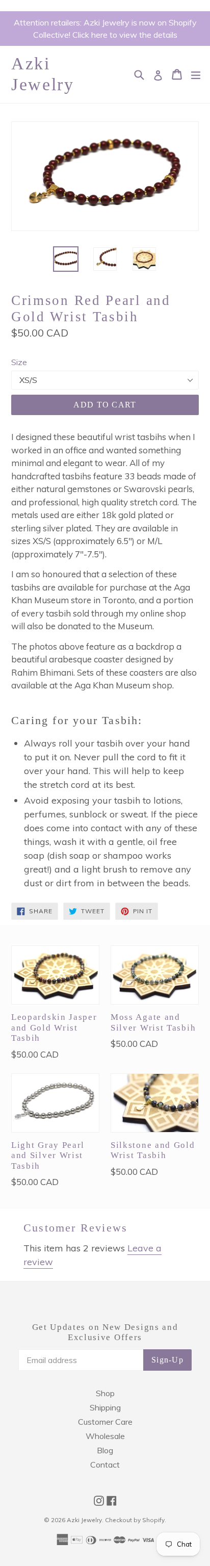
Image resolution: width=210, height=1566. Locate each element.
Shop (105, 1393)
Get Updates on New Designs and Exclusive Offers (105, 1332)
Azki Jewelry (42, 74)
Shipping (105, 1407)
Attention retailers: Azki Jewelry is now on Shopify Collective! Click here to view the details (105, 28)
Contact (105, 1464)
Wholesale (105, 1436)
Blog (105, 1450)
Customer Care (105, 1422)
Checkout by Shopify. (135, 1520)
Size (19, 362)
